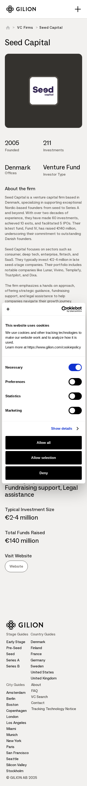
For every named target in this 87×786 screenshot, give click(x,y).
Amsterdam (16, 692)
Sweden (37, 666)
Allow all (44, 443)
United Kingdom (44, 678)
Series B (13, 666)
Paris (10, 747)
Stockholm (14, 771)
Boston (12, 704)
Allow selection (43, 458)
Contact (38, 703)
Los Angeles (16, 722)
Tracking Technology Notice (53, 709)
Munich (12, 734)
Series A (12, 660)
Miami (11, 728)
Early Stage (15, 642)
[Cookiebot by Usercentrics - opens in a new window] (62, 309)
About (36, 684)
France (36, 654)
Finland (36, 648)
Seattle (12, 759)
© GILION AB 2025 (21, 777)
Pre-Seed (14, 648)
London (12, 716)
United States (42, 672)
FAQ (34, 690)
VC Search (39, 696)
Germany (38, 660)
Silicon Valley (16, 765)
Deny (43, 473)
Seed (10, 654)
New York (13, 741)
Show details (61, 428)
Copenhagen (16, 710)
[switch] (75, 381)
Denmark (38, 642)
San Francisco (17, 753)
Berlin (10, 698)
